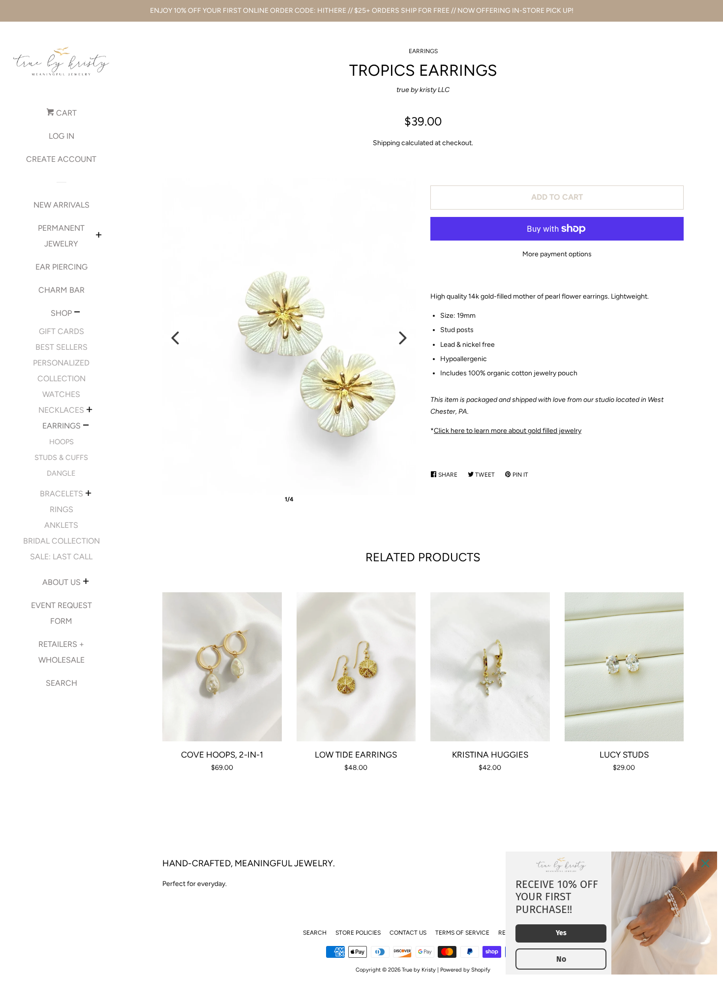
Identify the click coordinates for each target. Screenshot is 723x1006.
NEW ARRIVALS (61, 205)
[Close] (705, 863)
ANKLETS (61, 525)
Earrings (423, 51)
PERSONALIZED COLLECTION (61, 370)
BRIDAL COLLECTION (61, 541)
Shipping (386, 143)
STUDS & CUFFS (61, 457)
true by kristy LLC (423, 90)
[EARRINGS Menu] (86, 426)
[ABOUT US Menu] (86, 582)
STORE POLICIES (358, 932)
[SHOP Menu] (77, 313)
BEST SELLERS (61, 347)
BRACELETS (61, 493)
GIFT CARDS (61, 331)
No (561, 959)
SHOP (61, 313)
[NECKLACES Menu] (89, 410)
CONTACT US (408, 932)
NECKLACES (61, 410)
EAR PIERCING (61, 267)
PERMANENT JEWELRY (61, 235)
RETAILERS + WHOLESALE (61, 652)
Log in (61, 136)
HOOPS (61, 441)
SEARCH (61, 683)
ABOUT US (61, 582)
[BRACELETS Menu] (88, 494)
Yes (561, 933)
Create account (61, 159)
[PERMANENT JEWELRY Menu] (98, 236)
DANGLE (61, 473)
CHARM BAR (61, 290)
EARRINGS (61, 425)
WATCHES (61, 394)
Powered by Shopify (465, 969)
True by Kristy (419, 969)
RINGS (61, 509)
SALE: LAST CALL (61, 556)
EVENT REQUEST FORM (61, 613)
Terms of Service (462, 932)
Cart (65, 113)
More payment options (557, 254)
